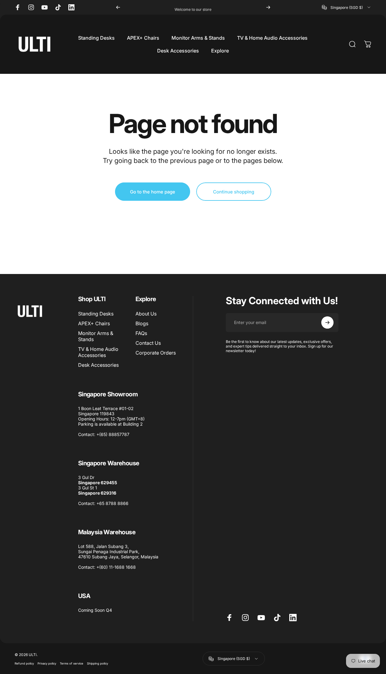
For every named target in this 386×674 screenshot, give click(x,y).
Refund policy (24, 663)
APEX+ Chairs (94, 323)
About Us (146, 314)
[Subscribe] (327, 322)
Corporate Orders (155, 353)
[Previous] (118, 7)
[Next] (268, 7)
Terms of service (71, 663)
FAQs (141, 333)
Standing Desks (96, 314)
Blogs (141, 323)
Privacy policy (47, 663)
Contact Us (148, 343)
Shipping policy (97, 663)
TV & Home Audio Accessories (98, 352)
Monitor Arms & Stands (95, 336)
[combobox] (346, 7)
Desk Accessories (98, 365)
